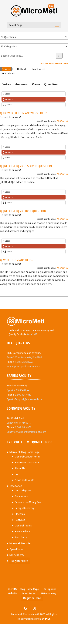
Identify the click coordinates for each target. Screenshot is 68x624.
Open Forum (16, 549)
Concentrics (22, 496)
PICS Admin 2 (62, 121)
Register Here (19, 561)
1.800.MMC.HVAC (24, 362)
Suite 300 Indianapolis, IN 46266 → (26, 357)
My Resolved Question (27, 166)
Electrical (20, 514)
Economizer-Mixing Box (28, 502)
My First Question (24, 211)
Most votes (38, 69)
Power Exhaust (23, 531)
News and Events (24, 480)
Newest (6, 69)
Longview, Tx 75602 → (19, 422)
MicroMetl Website (20, 543)
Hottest (21, 69)
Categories (15, 486)
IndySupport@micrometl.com (23, 366)
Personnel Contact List (27, 462)
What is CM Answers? (18, 260)
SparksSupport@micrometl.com (25, 399)
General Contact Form (27, 456)
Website (12, 593)
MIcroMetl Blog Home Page (24, 452)
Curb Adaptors (23, 490)
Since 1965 (31, 334)
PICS (48, 618)
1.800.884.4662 (23, 394)
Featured (20, 519)
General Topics (23, 525)
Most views (8, 73)
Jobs (18, 474)
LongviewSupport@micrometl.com (26, 431)
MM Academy (16, 555)
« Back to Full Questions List (53, 63)
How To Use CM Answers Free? (25, 113)
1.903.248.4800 (23, 427)
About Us (20, 468)
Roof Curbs (21, 537)
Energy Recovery (24, 508)
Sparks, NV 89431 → (18, 390)
